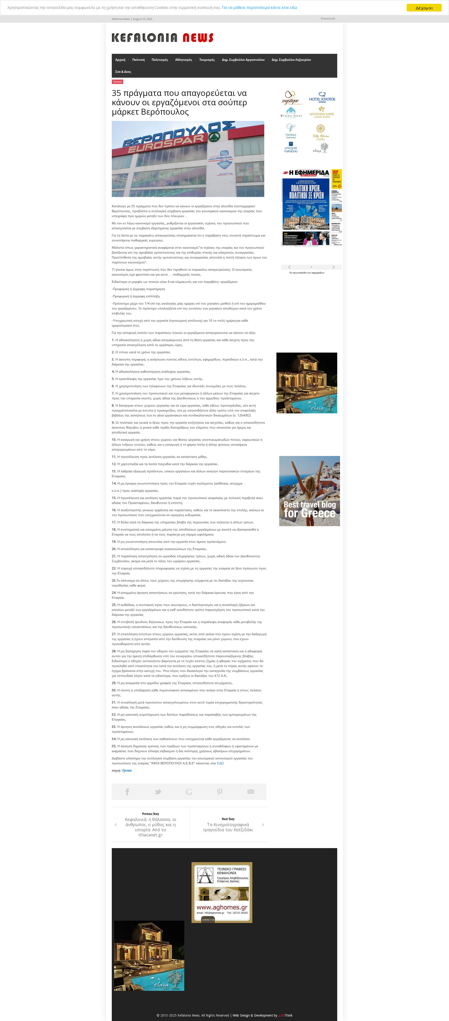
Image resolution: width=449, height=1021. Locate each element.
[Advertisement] (305, 310)
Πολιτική (138, 60)
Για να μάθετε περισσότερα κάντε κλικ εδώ (259, 7)
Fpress (126, 770)
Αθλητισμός (183, 60)
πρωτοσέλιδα (300, 272)
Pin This (219, 792)
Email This (250, 792)
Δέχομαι (424, 8)
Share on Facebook (127, 792)
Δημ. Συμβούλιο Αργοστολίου (243, 60)
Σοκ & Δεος (123, 71)
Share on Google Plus (189, 792)
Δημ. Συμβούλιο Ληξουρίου (291, 60)
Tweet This (158, 792)
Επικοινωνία (328, 18)
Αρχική (120, 60)
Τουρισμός (207, 60)
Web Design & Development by (263, 1015)
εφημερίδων (318, 272)
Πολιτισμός (160, 60)
